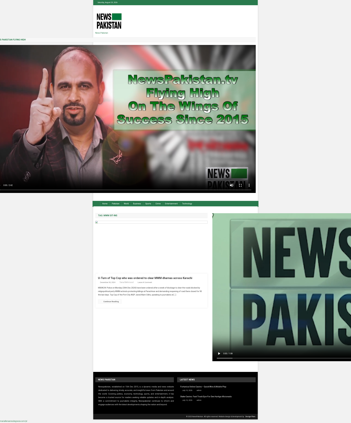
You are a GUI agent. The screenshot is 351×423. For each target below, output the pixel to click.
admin (199, 390)
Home (104, 204)
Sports (148, 204)
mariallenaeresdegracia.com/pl (13, 421)
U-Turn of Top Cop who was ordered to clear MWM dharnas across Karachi (145, 278)
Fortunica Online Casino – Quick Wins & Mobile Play (203, 387)
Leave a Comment (145, 282)
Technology (187, 204)
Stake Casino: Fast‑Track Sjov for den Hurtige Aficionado (206, 396)
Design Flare (250, 417)
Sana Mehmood (127, 282)
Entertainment (171, 204)
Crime (158, 204)
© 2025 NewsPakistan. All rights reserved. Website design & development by (215, 417)
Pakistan (115, 204)
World (126, 204)
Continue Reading (111, 301)
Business (137, 204)
